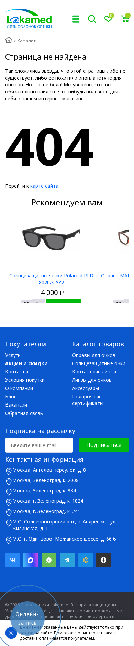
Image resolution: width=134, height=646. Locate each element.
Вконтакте (12, 560)
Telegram (67, 560)
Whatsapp (49, 560)
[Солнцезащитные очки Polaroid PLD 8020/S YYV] (51, 238)
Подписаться (103, 445)
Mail (85, 560)
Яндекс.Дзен (103, 560)
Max (30, 560)
